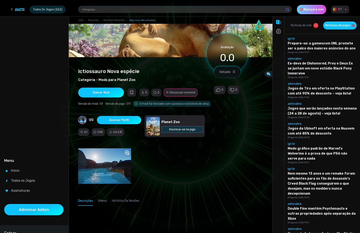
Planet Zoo (93, 20)
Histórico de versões (125, 201)
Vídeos (102, 201)
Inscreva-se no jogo (182, 129)
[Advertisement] (34, 86)
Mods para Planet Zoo (114, 20)
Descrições (85, 201)
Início (81, 20)
